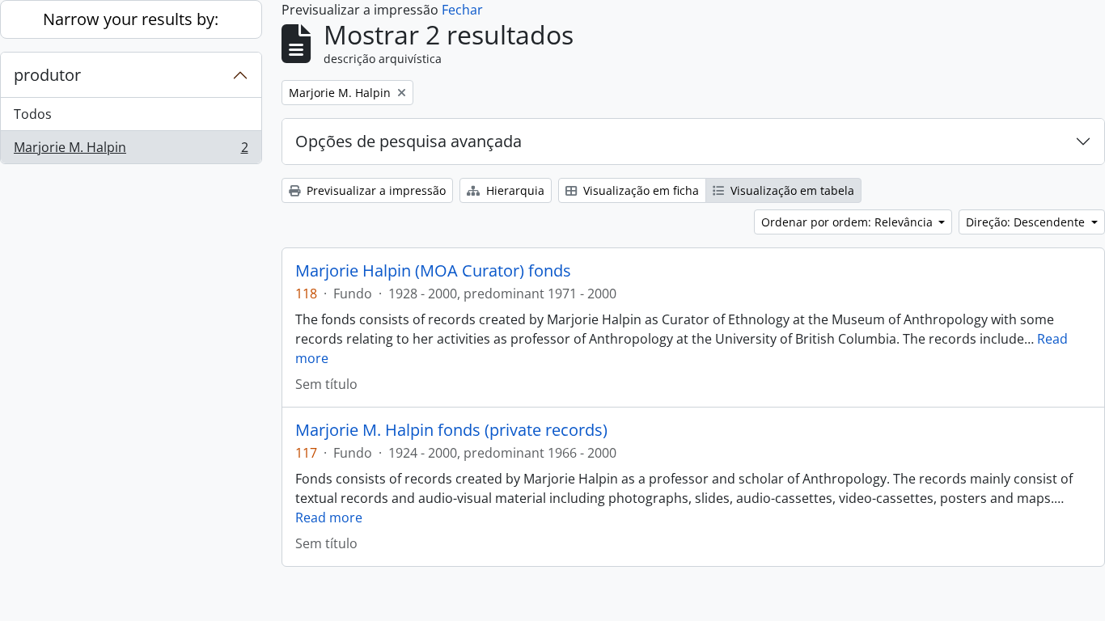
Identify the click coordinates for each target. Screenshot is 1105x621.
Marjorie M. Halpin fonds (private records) (451, 430)
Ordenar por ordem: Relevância (848, 222)
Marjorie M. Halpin (130, 150)
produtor (47, 75)
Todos (33, 114)
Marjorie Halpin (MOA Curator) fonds (433, 271)
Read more (328, 517)
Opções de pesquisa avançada (408, 141)
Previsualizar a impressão (374, 190)
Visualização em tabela (790, 190)
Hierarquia (513, 190)
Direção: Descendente (1027, 222)
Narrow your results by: (130, 19)
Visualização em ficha (639, 190)
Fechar (462, 10)
